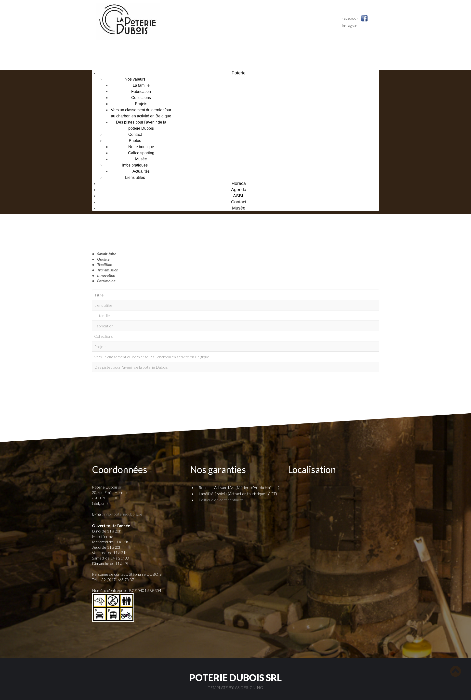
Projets (141, 104)
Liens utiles (135, 177)
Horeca (239, 183)
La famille (141, 85)
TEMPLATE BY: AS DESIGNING (235, 687)
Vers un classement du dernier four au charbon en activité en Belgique (151, 356)
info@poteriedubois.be (123, 514)
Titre (99, 295)
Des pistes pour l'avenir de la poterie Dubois (131, 367)
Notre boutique (141, 147)
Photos (135, 141)
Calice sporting (141, 153)
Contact (135, 134)
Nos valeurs (135, 79)
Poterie (239, 72)
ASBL (238, 195)
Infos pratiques (135, 165)
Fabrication (141, 91)
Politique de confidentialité (221, 499)
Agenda (238, 189)
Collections (141, 98)
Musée (141, 159)
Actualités (141, 171)
